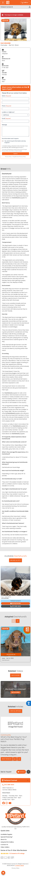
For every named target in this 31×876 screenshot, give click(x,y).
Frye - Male (6, 597)
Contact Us (4, 844)
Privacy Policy (5, 151)
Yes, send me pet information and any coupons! (15, 141)
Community (6, 735)
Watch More (15, 675)
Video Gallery (5, 847)
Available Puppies (6, 834)
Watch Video (16, 692)
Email (6, 118)
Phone (6, 106)
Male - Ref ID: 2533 (8, 658)
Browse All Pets (15, 560)
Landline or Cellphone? (8, 112)
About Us (4, 839)
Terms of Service (15, 151)
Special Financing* (7, 837)
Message (4, 124)
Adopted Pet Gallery (7, 842)
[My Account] (29, 7)
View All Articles (15, 711)
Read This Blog (6, 759)
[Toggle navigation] (3, 2)
